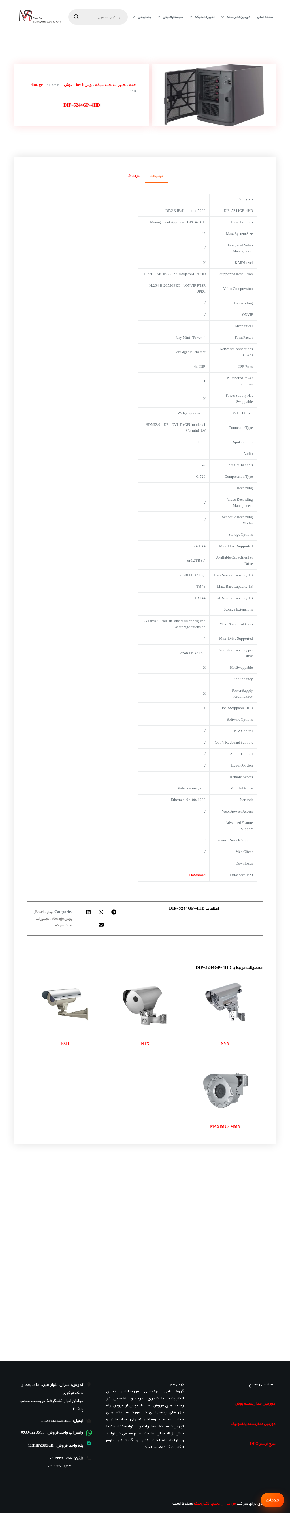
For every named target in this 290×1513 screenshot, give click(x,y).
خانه (132, 84)
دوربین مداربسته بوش (255, 1403)
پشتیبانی (144, 16)
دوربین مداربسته (238, 16)
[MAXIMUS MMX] (225, 1087)
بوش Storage (62, 918)
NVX (225, 1043)
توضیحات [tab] (156, 175)
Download (197, 875)
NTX (145, 1043)
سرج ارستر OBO (263, 1443)
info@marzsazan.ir (56, 1420)
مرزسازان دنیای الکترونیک (215, 1503)
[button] (114, 912)
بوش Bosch (83, 84)
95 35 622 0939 (32, 1432)
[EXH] (64, 1004)
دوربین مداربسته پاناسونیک (253, 1423)
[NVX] (225, 1004)
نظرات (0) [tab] (134, 175)
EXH (65, 1043)
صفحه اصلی (265, 16)
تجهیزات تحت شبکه (111, 84)
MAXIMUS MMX (225, 1126)
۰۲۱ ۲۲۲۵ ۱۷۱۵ (61, 1458)
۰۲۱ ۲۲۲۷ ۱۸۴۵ (59, 1466)
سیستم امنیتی (173, 16)
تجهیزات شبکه (204, 16)
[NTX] (145, 1004)
